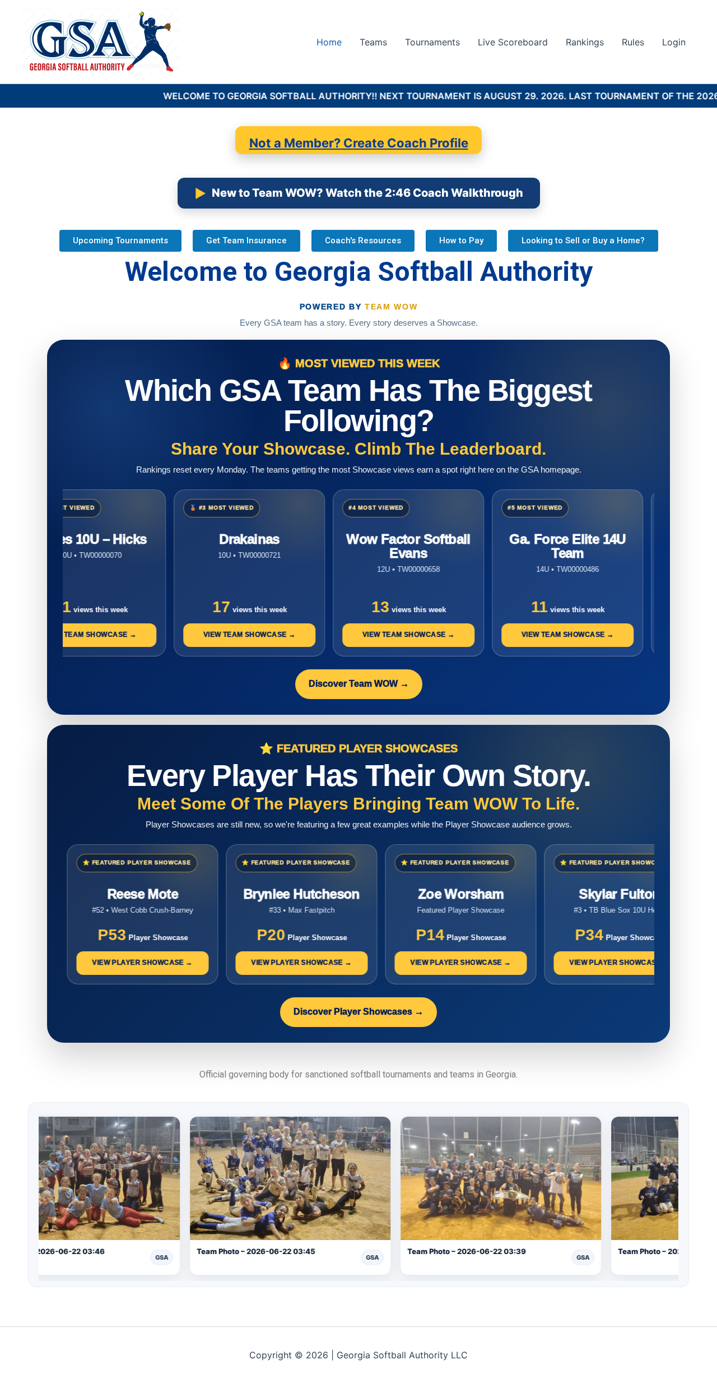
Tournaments (432, 42)
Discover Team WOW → (359, 683)
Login (674, 42)
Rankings (585, 42)
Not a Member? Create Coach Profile (358, 143)
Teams (373, 42)
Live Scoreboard (513, 42)
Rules (633, 42)
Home (329, 42)
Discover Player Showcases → (358, 1011)
